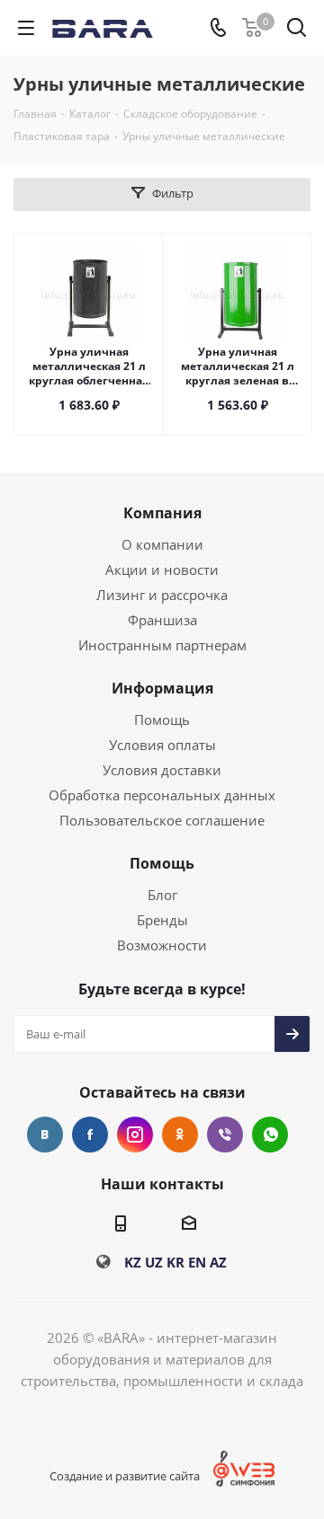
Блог (162, 895)
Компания (162, 513)
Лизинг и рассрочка (162, 595)
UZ (154, 1262)
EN (197, 1262)
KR (175, 1262)
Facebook (90, 1134)
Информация (162, 688)
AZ (218, 1262)
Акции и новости (162, 569)
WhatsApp (270, 1134)
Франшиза (162, 620)
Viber (225, 1134)
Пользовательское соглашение (162, 820)
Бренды (162, 920)
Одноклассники (180, 1134)
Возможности (162, 945)
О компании (162, 544)
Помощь (162, 720)
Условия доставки (162, 770)
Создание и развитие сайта (125, 1476)
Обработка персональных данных (162, 795)
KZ (132, 1262)
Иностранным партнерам (162, 645)
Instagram (135, 1134)
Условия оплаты (162, 745)
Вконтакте (45, 1134)
